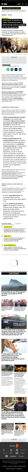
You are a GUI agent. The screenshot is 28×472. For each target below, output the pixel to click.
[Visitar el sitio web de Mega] (5, 453)
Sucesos (10, 14)
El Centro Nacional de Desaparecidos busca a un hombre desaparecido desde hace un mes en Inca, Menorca (20, 433)
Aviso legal (5, 466)
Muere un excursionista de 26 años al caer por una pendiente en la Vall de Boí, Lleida (7, 432)
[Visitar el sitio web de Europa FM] (22, 453)
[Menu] (26, 4)
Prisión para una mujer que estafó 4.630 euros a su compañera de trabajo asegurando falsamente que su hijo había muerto (13, 357)
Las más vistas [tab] (6, 223)
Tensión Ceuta (20, 0)
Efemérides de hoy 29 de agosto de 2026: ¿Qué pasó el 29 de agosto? (13, 293)
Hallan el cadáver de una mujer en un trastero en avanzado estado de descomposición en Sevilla (14, 239)
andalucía (7, 236)
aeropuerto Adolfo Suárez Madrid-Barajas (12, 92)
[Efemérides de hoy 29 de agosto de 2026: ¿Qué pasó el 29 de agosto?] (14, 284)
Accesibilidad (19, 468)
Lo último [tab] (18, 223)
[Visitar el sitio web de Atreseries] (11, 453)
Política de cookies (21, 466)
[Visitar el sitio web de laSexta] (11, 450)
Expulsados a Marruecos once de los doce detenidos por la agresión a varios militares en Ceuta (7, 374)
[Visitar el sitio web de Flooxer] (21, 456)
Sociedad (14, 273)
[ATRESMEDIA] (14, 445)
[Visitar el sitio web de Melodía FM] (6, 456)
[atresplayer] (23, 4)
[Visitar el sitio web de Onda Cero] (17, 453)
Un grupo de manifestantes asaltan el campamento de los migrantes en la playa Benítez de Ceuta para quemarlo (15, 230)
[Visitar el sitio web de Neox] (17, 450)
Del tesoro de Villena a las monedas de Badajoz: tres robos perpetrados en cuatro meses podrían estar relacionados (20, 374)
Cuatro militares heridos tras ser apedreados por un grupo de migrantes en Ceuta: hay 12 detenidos (15, 248)
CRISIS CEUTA (8, 227)
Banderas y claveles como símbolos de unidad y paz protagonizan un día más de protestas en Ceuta (20, 309)
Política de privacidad (12, 466)
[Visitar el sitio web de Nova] (22, 450)
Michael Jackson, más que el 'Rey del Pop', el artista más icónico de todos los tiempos (7, 309)
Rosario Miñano (6, 65)
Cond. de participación (11, 468)
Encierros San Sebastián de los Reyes (9, 0)
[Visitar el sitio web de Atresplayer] (14, 456)
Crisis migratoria (10, 245)
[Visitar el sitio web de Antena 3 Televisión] (5, 450)
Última (19, 4)
